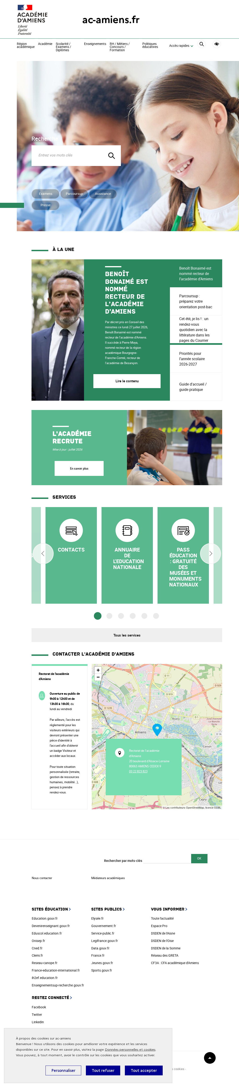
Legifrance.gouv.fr (104, 940)
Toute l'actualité (162, 918)
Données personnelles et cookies (130, 1049)
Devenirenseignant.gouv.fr (51, 926)
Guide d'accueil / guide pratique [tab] (193, 387)
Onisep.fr (38, 940)
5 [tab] (144, 616)
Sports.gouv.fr (101, 970)
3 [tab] (121, 616)
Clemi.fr (37, 955)
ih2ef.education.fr (45, 977)
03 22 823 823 (138, 771)
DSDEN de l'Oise (162, 940)
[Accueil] (40, 20)
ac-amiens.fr (111, 19)
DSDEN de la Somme (165, 948)
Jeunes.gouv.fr (102, 963)
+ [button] (98, 670)
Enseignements (95, 44)
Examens (45, 193)
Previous (43, 553)
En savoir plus (79, 468)
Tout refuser (103, 1070)
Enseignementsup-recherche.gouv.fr (58, 985)
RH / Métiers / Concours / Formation (120, 47)
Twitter (37, 1014)
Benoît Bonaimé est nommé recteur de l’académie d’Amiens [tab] (196, 273)
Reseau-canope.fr (44, 963)
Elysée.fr (97, 918)
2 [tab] (109, 616)
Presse (45, 205)
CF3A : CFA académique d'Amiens (175, 963)
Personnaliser (63, 1070)
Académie (45, 44)
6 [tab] (156, 616)
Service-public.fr (102, 933)
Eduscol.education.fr (47, 933)
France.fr (98, 955)
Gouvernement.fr (103, 926)
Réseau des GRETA (164, 955)
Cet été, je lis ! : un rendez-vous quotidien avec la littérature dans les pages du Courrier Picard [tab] (194, 329)
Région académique (26, 45)
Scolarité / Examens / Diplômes (63, 47)
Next (210, 553)
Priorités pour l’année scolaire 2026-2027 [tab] (192, 359)
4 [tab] (133, 616)
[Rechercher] (201, 46)
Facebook (39, 1007)
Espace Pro (159, 926)
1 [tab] (98, 616)
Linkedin (38, 1022)
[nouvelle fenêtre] (71, 555)
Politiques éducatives (150, 45)
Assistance (103, 193)
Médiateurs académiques (108, 878)
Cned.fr (37, 948)
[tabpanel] (101, 330)
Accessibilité (217, 44)
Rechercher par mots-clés (123, 860)
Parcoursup (74, 193)
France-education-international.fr (56, 970)
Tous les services (127, 635)
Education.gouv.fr (45, 918)
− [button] (98, 677)
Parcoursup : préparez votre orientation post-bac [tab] (195, 301)
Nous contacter (42, 878)
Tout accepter (144, 1070)
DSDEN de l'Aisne (163, 933)
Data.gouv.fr (100, 948)
